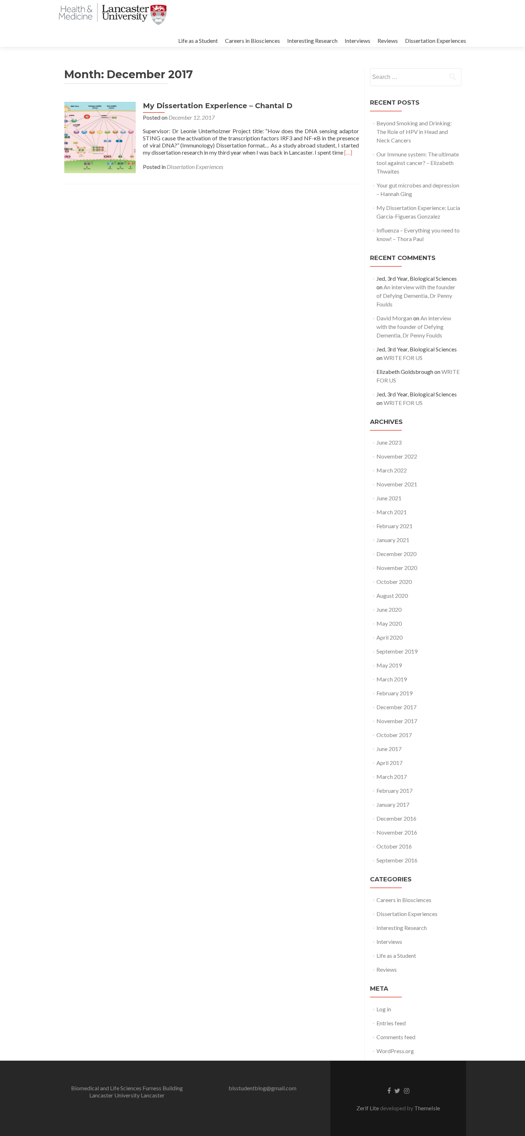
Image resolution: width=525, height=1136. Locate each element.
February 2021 (394, 525)
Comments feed (395, 1037)
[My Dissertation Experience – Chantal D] (100, 136)
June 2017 (388, 748)
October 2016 (394, 846)
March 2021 (391, 512)
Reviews (388, 40)
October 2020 (394, 581)
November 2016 (396, 832)
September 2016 (397, 860)
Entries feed (391, 1023)
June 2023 (388, 442)
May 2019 (389, 665)
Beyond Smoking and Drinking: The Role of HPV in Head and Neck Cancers (414, 132)
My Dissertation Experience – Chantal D (217, 105)
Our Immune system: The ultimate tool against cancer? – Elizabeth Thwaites (417, 163)
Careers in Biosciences (252, 40)
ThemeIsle (427, 1108)
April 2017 (389, 762)
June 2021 (388, 498)
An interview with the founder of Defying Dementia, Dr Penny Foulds (415, 295)
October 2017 (394, 734)
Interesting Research (312, 40)
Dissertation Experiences (435, 40)
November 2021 (396, 484)
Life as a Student (198, 40)
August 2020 (392, 595)
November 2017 (396, 720)
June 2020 (388, 609)
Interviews (357, 40)
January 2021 (392, 539)
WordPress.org (395, 1050)
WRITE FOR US (403, 357)
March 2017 (391, 776)
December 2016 (396, 818)
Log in (383, 1009)
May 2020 (389, 623)
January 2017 (392, 804)
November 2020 (396, 567)
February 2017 (394, 790)
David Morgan (394, 318)
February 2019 (394, 693)
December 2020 (396, 553)
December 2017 (396, 707)
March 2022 (391, 470)
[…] (348, 152)
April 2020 (389, 637)
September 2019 (397, 651)
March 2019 (391, 679)
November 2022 (396, 456)
